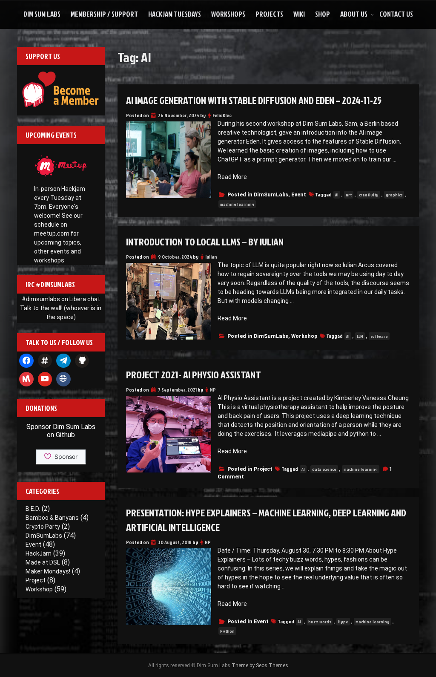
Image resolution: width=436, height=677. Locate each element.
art (349, 195)
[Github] (82, 360)
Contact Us (396, 14)
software (379, 336)
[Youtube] (45, 379)
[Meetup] (26, 379)
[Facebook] (26, 360)
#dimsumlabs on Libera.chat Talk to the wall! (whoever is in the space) (60, 308)
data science (324, 469)
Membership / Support (104, 14)
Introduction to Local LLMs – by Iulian (205, 241)
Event (298, 195)
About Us (353, 14)
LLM (360, 336)
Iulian (211, 256)
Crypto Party (43, 526)
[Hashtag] (45, 360)
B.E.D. (33, 508)
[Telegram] (63, 360)
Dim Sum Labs (41, 14)
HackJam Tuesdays (174, 14)
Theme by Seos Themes (260, 665)
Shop (322, 14)
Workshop (304, 336)
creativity (369, 195)
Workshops (228, 14)
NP (213, 389)
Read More (232, 176)
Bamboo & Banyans (52, 517)
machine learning (237, 204)
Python (227, 631)
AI (336, 195)
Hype (343, 622)
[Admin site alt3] (63, 379)
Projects (269, 14)
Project (263, 469)
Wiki (299, 14)
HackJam (39, 553)
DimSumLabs (271, 195)
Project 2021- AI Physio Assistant (193, 374)
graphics (394, 195)
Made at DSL (43, 562)
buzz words (319, 622)
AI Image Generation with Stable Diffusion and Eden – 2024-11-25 (254, 100)
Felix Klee (222, 115)
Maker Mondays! (48, 571)
